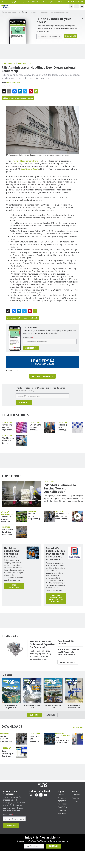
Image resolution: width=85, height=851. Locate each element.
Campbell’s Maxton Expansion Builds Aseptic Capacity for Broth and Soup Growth (7, 519)
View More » (78, 727)
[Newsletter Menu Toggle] (71, 6)
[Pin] (31, 91)
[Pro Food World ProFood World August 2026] (11, 690)
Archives (51, 715)
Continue (53, 846)
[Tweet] (25, 91)
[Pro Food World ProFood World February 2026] (74, 690)
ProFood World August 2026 (11, 706)
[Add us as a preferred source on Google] (36, 91)
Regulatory (24, 63)
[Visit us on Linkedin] (40, 795)
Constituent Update (30, 169)
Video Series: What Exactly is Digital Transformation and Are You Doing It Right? (62, 516)
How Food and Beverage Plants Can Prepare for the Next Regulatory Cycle (35, 739)
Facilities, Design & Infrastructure (7, 512)
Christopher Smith (13, 82)
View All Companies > (42, 376)
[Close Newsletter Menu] (82, 18)
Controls (6, 527)
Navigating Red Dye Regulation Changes (7, 427)
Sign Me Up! (70, 36)
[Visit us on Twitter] (31, 795)
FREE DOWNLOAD (14, 586)
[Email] (9, 91)
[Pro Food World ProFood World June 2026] (32, 690)
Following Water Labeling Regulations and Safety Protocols (63, 427)
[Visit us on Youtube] (45, 795)
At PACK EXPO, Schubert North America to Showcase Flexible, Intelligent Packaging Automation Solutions (69, 652)
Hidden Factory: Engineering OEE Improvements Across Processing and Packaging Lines (35, 516)
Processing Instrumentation (62, 734)
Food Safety (8, 63)
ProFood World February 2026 (74, 706)
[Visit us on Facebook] (36, 795)
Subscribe (34, 715)
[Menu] (82, 6)
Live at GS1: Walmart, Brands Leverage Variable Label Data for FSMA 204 (36, 427)
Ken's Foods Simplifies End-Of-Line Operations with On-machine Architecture (8, 532)
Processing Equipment (6, 747)
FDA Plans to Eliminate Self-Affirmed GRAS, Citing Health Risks (8, 440)
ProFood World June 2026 (32, 706)
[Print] (4, 91)
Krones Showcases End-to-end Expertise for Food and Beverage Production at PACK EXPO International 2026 (42, 644)
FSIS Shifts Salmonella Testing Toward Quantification (60, 488)
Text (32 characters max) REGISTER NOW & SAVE (56, 598)
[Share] (14, 91)
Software (32, 511)
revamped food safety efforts (25, 161)
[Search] (76, 6)
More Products (67, 662)
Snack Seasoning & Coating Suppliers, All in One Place (8, 753)
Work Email (28, 337)
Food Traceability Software (66, 642)
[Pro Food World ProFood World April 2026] (53, 690)
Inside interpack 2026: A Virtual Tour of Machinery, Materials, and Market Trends (62, 740)
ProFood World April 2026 (53, 706)
